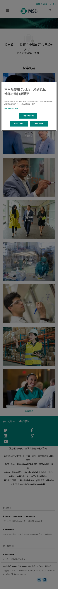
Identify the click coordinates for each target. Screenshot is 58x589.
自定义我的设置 (28, 116)
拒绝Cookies (18, 123)
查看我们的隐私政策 (11, 108)
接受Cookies (39, 123)
